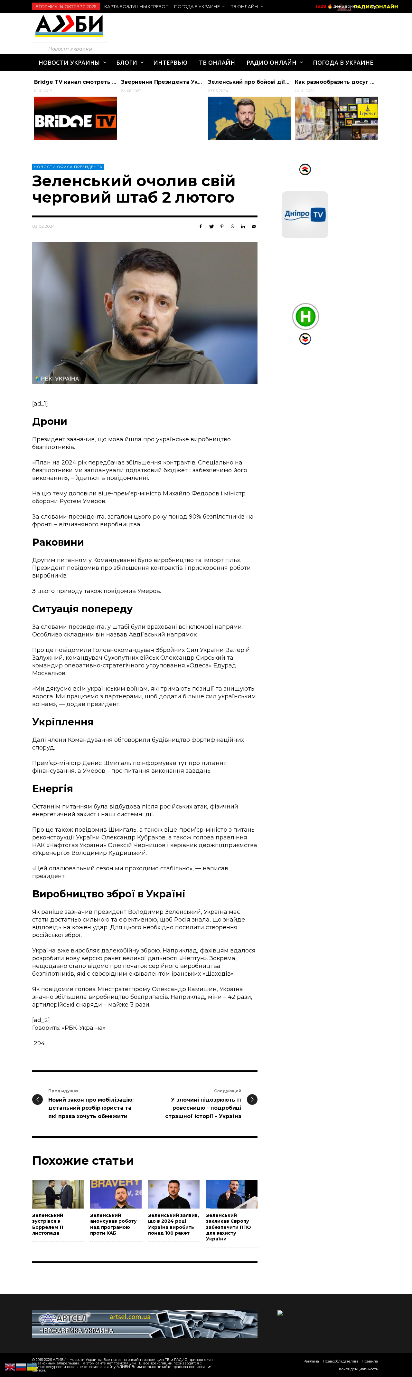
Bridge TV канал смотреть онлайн (83, 82)
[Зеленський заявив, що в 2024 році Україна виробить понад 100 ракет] (163, 1194)
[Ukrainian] (32, 1366)
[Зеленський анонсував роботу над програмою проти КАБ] (105, 1194)
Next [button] (384, 112)
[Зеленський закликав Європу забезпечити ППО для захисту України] (221, 1194)
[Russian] (21, 1366)
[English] (10, 1366)
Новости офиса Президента (68, 167)
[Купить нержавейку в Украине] (145, 1323)
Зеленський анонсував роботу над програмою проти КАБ (113, 1224)
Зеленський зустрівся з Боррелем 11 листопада (47, 1224)
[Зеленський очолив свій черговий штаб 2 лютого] (145, 313)
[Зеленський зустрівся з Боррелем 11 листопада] (47, 1194)
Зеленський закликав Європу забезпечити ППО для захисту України (228, 1227)
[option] (75, 109)
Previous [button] (27, 112)
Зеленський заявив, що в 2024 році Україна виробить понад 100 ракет (173, 1224)
